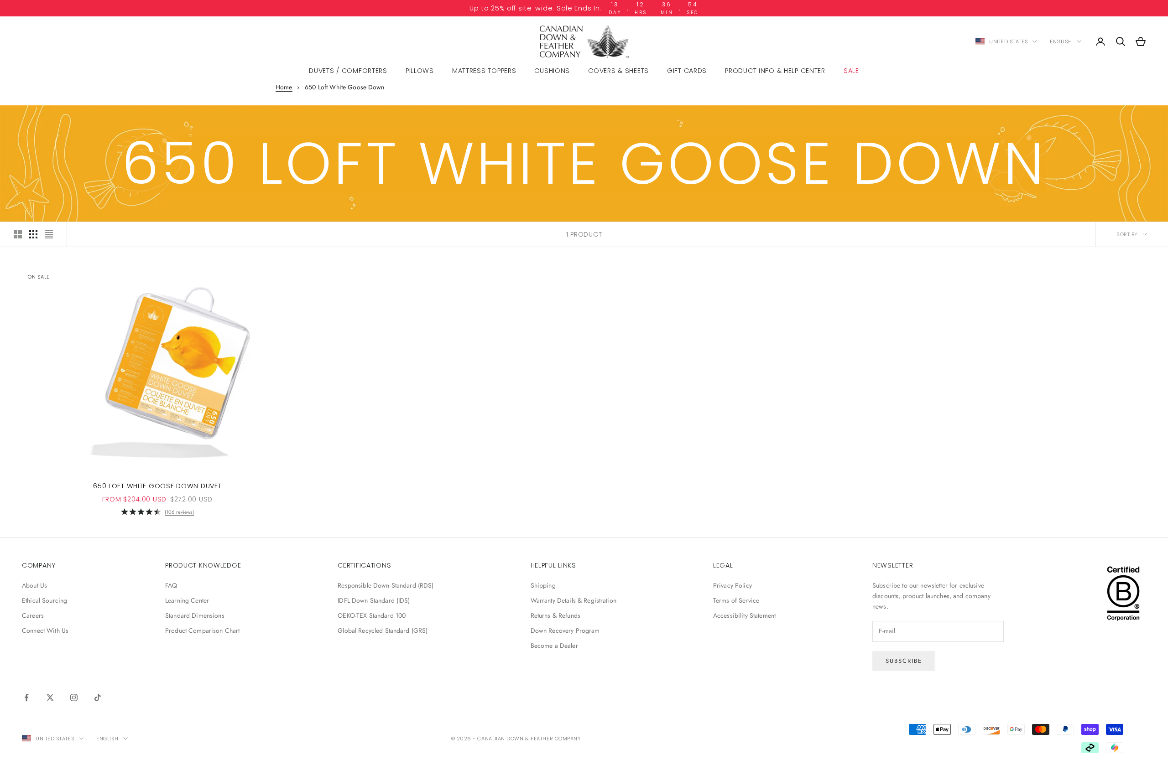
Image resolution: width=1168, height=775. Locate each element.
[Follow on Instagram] (73, 697)
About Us (34, 585)
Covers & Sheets (618, 70)
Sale (851, 70)
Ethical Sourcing (44, 600)
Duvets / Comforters (348, 70)
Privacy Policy (732, 585)
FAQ (171, 585)
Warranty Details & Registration (573, 600)
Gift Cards (687, 70)
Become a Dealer (554, 645)
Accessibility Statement (744, 615)
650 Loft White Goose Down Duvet (157, 486)
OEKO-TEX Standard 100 (372, 615)
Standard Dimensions (194, 615)
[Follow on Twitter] (50, 697)
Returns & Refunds (555, 615)
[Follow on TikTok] (97, 697)
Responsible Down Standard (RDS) (385, 585)
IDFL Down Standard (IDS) (374, 600)
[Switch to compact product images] (49, 234)
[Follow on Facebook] (26, 697)
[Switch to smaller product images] (33, 234)
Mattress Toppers (484, 70)
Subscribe (904, 660)
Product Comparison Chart (202, 630)
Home (284, 87)
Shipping (543, 585)
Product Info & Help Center (775, 70)
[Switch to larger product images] (18, 234)
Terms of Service (736, 600)
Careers (33, 615)
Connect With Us (45, 630)
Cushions (552, 70)
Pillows (420, 70)
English (1061, 41)
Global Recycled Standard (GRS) (383, 630)
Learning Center (187, 600)
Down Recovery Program (565, 630)
